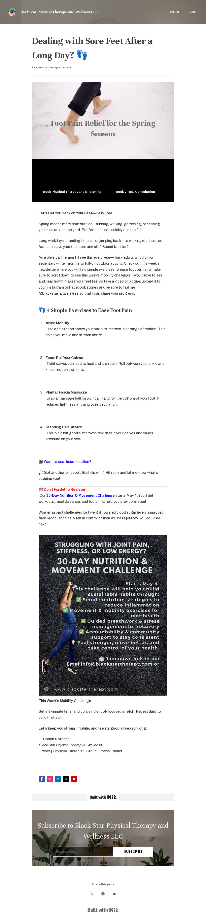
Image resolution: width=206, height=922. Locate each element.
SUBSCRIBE (133, 851)
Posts (174, 12)
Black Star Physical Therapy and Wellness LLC (58, 12)
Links (192, 12)
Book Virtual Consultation (135, 191)
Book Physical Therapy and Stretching (72, 191)
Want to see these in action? (67, 462)
